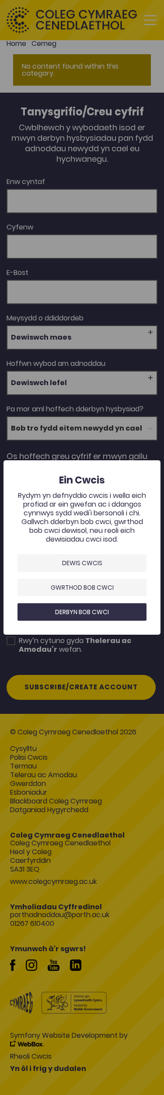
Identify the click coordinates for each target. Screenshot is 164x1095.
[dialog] (82, 547)
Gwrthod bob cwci (82, 587)
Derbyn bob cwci (82, 612)
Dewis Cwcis (82, 563)
